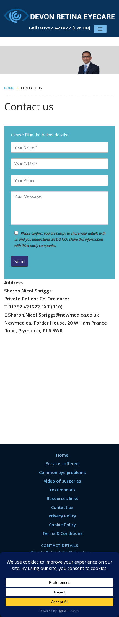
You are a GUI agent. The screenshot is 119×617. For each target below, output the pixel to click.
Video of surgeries (62, 481)
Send (19, 261)
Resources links (62, 498)
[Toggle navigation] (100, 29)
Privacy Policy (62, 516)
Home (9, 88)
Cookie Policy (62, 524)
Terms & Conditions (62, 533)
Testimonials (62, 489)
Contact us (62, 507)
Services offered (62, 463)
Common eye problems (62, 472)
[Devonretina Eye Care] (59, 15)
